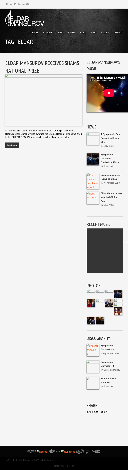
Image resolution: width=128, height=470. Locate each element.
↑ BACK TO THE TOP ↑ (64, 466)
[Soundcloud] (23, 3)
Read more (12, 145)
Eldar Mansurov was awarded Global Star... (111, 197)
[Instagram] (15, 3)
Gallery (105, 32)
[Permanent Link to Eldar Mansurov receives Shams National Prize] (43, 100)
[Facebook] (7, 3)
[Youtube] (27, 3)
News (61, 32)
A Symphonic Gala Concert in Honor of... (110, 138)
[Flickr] (11, 3)
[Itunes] (19, 3)
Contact (118, 32)
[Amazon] (31, 451)
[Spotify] (82, 451)
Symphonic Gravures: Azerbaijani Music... (111, 158)
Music (83, 32)
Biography (48, 32)
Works (71, 32)
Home (35, 32)
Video (93, 32)
